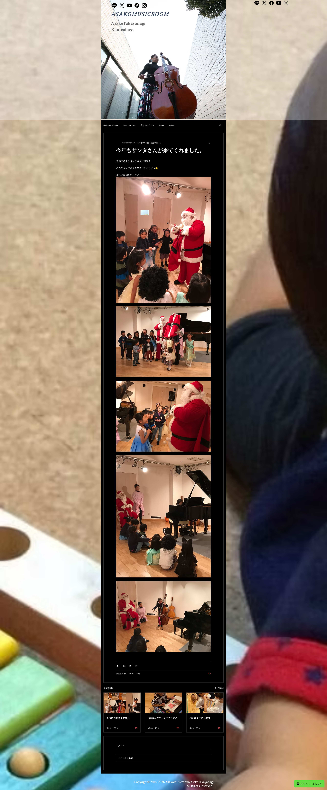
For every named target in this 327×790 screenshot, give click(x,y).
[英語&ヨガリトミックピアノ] (163, 703)
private (171, 125)
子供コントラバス (147, 125)
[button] (220, 125)
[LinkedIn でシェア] (130, 665)
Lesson (161, 125)
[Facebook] (137, 5)
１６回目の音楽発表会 (118, 717)
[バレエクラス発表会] (204, 703)
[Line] (114, 5)
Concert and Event (129, 125)
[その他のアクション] (209, 142)
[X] (122, 5)
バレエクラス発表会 (200, 717)
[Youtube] (129, 5)
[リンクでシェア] (136, 665)
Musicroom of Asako (110, 125)
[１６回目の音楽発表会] (122, 703)
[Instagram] (144, 5)
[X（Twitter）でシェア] (123, 665)
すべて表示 (219, 688)
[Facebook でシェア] (117, 665)
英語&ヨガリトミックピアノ (162, 717)
